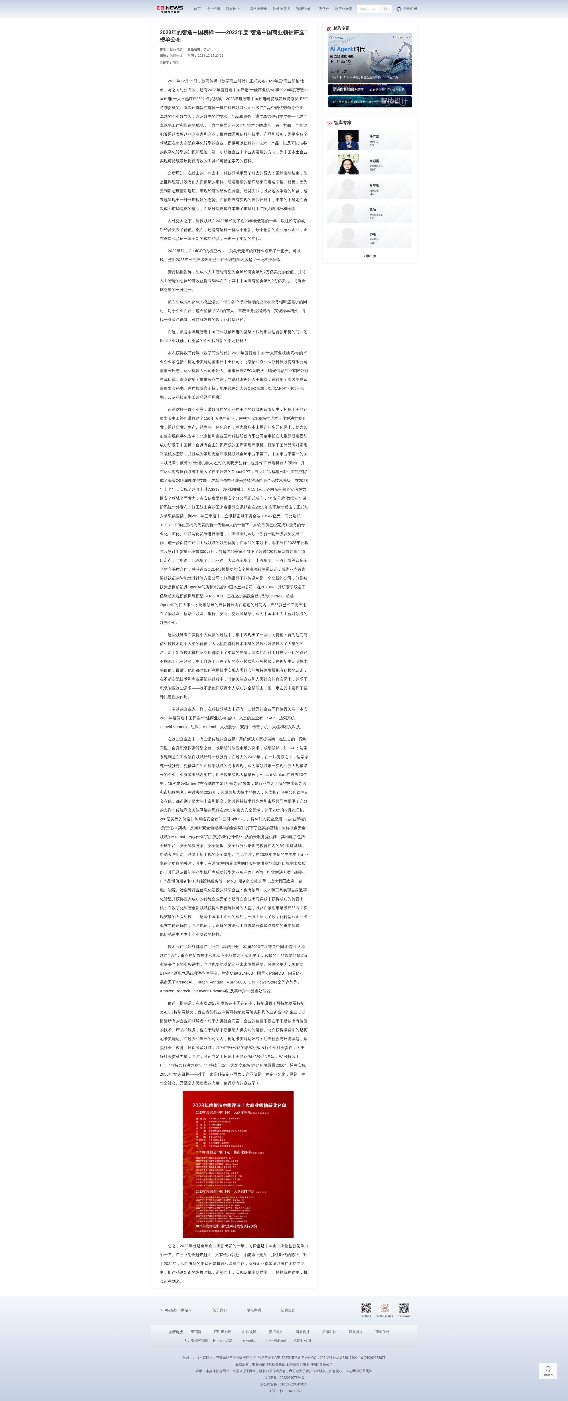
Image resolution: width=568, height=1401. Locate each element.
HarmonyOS (223, 1341)
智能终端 (303, 9)
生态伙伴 (322, 9)
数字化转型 (344, 9)
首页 (197, 9)
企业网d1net (276, 1341)
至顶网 (196, 1332)
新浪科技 (276, 1332)
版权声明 (254, 1310)
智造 (176, 62)
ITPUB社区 (223, 1332)
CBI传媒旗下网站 (175, 1310)
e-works (249, 1341)
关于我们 (220, 1310)
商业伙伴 (382, 1332)
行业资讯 (213, 9)
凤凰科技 (356, 1332)
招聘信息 (288, 1310)
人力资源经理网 (196, 1341)
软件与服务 (281, 9)
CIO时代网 (302, 1341)
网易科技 (303, 1332)
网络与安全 (258, 9)
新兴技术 (233, 9)
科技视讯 (249, 1332)
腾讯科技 (329, 1332)
